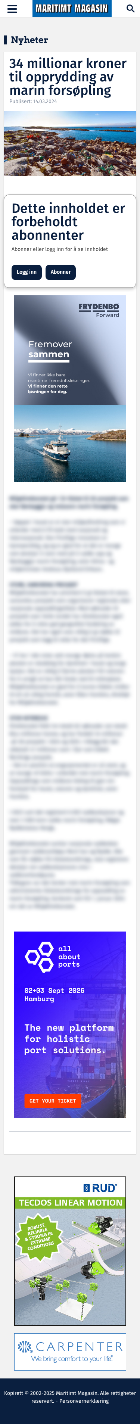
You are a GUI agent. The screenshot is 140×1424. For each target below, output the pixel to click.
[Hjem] (71, 8)
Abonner (61, 272)
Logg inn (27, 272)
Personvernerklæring (84, 1401)
